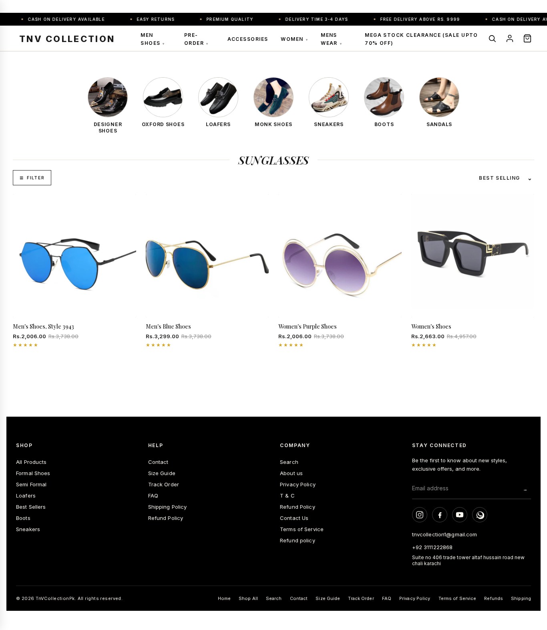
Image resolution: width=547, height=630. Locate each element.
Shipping (521, 598)
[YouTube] (459, 514)
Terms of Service (302, 529)
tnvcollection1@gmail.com (444, 534)
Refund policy (297, 540)
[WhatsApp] (479, 514)
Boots (23, 518)
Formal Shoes (33, 473)
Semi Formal (31, 484)
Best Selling (499, 178)
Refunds (493, 598)
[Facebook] (439, 514)
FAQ (153, 495)
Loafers (26, 495)
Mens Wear (331, 39)
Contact (158, 462)
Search (289, 462)
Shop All (248, 598)
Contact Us (294, 518)
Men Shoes (153, 39)
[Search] (492, 38)
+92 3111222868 (432, 547)
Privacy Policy (298, 484)
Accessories (247, 39)
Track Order (163, 484)
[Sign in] (510, 38)
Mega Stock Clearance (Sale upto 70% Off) (421, 39)
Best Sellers (31, 507)
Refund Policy (165, 518)
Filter (35, 178)
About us (291, 473)
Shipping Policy (167, 507)
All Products (31, 462)
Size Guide (161, 473)
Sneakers (28, 529)
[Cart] (527, 38)
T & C (287, 495)
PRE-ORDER (196, 39)
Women (294, 39)
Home (224, 598)
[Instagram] (419, 514)
